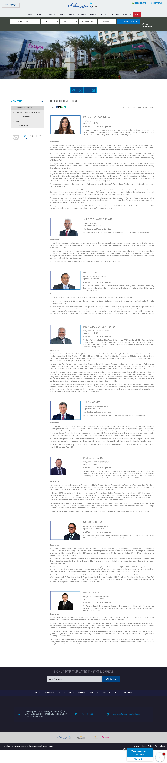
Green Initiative (22, 126)
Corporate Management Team (28, 112)
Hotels (52, 14)
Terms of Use (160, 746)
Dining (62, 14)
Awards (19, 121)
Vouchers (115, 14)
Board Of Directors (24, 108)
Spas (71, 14)
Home (30, 14)
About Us (41, 14)
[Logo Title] (83, 5)
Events (93, 14)
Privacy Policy (147, 746)
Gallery (106, 693)
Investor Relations (23, 117)
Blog (137, 14)
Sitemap (136, 746)
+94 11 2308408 (87, 714)
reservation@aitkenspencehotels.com (126, 714)
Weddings (82, 14)
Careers (127, 14)
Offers (103, 14)
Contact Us (157, 3)
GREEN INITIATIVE (140, 3)
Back (42, 101)
